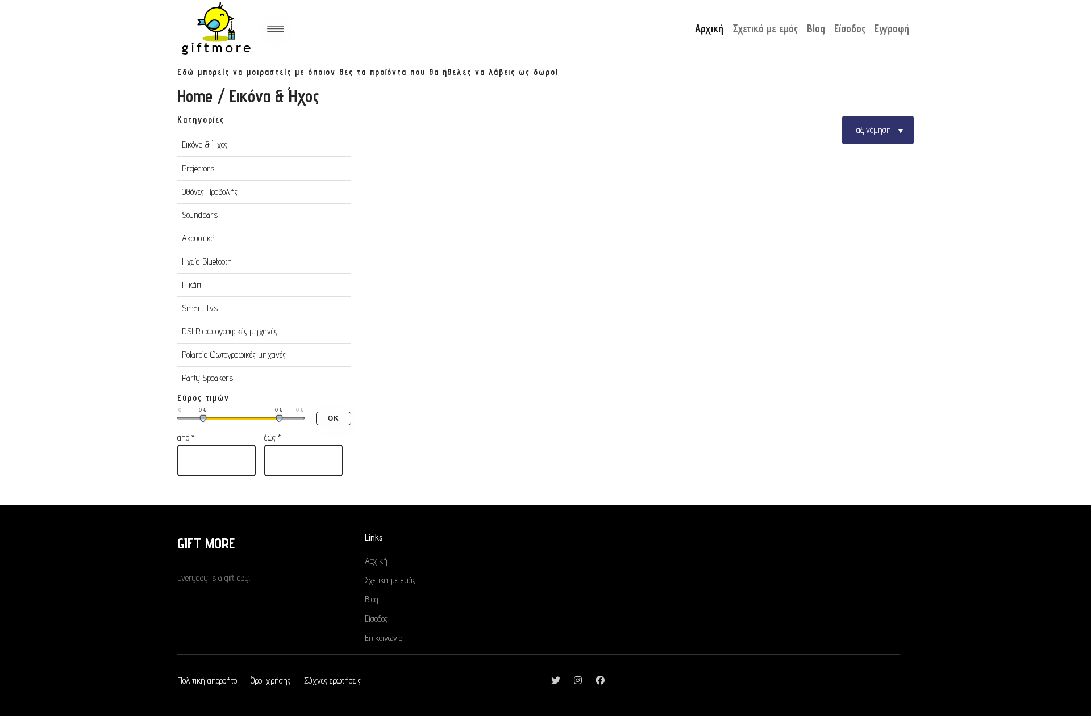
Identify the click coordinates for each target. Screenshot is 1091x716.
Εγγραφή (892, 28)
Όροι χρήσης (270, 680)
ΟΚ (333, 418)
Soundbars (200, 215)
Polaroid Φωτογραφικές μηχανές (234, 354)
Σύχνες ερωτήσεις (332, 680)
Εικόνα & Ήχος (204, 144)
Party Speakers (207, 377)
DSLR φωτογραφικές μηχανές (229, 331)
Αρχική (709, 28)
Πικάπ (191, 284)
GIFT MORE (206, 543)
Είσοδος (849, 28)
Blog (816, 28)
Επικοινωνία (384, 638)
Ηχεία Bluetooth (206, 261)
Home (195, 96)
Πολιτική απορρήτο (207, 680)
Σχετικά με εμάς (765, 28)
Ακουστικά (198, 238)
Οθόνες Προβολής (210, 191)
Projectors (198, 168)
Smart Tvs (200, 308)
